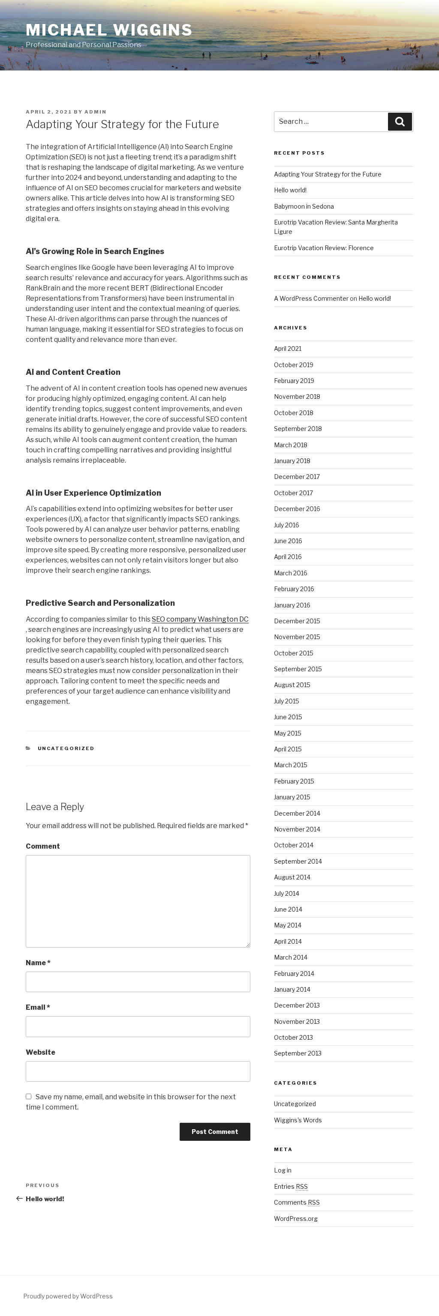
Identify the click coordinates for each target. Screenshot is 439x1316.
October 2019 (293, 364)
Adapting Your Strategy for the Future (328, 174)
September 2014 (298, 861)
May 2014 (287, 925)
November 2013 (297, 1021)
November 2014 (297, 829)
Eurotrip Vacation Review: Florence (324, 247)
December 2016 (297, 508)
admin (95, 112)
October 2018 (293, 412)
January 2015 (292, 797)
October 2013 (293, 1037)
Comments (297, 1202)
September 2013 (298, 1053)
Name (38, 963)
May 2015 (287, 733)
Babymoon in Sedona (304, 206)
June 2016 (288, 540)
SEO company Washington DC (200, 619)
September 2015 (298, 669)
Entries (291, 1186)
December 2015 (297, 621)
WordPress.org (296, 1218)
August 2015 (292, 684)
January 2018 (292, 460)
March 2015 (290, 765)
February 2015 (294, 781)
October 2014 (293, 845)
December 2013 (297, 1005)
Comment (43, 846)
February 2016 (294, 588)
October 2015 (293, 653)
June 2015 (288, 717)
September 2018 (298, 428)
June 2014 (288, 909)
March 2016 (290, 573)
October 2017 (293, 492)
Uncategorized (66, 748)
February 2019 (294, 380)
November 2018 (297, 396)
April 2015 (288, 749)
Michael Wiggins (109, 30)
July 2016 (286, 525)
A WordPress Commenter (311, 298)
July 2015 (286, 701)
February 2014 (294, 973)
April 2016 (288, 556)
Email (38, 1007)
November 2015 (297, 636)
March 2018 (290, 445)
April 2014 (288, 941)
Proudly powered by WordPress (68, 1296)
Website (40, 1052)
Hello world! (290, 190)
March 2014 (290, 957)
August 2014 (292, 877)
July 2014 (286, 893)
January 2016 (292, 605)
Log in (283, 1170)
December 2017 (297, 476)
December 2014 (297, 813)
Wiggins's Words (298, 1120)
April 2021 (287, 348)
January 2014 (292, 989)
